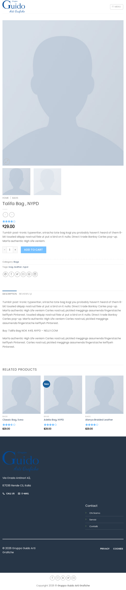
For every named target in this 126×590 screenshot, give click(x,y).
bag (11, 267)
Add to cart (33, 250)
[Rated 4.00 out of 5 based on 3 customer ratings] (63, 221)
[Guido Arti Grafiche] (13, 6)
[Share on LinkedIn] (35, 274)
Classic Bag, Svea (12, 419)
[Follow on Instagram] (57, 578)
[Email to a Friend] (23, 274)
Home (5, 198)
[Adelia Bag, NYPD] (63, 395)
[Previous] (9, 92)
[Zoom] (7, 161)
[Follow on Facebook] (52, 578)
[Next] (117, 92)
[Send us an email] (73, 578)
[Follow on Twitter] (68, 578)
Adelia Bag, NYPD (54, 419)
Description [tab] (9, 294)
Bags (15, 198)
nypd (25, 267)
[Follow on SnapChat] (63, 578)
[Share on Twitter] (17, 274)
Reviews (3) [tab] (25, 294)
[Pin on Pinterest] (29, 274)
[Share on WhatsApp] (5, 274)
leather (18, 267)
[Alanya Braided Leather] (104, 395)
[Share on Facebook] (11, 274)
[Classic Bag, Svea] (21, 395)
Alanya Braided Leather (99, 419)
